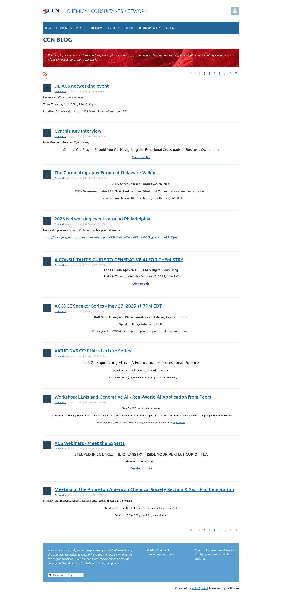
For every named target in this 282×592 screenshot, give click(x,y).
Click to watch (141, 157)
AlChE (229, 554)
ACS (203, 558)
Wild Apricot (200, 588)
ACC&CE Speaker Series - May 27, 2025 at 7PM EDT (108, 305)
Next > (231, 73)
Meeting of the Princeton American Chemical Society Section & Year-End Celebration (144, 489)
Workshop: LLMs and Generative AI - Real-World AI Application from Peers (133, 397)
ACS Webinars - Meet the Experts (90, 443)
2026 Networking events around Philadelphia (102, 218)
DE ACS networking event (82, 86)
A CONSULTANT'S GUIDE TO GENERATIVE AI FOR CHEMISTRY (119, 259)
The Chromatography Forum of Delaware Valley (105, 172)
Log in (235, 11)
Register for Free (141, 468)
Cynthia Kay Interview (78, 131)
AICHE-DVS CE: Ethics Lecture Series (93, 350)
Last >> (236, 73)
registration (179, 422)
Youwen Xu (60, 91)
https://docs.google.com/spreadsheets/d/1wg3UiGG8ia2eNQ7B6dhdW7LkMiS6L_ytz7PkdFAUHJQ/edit (112, 237)
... (225, 73)
